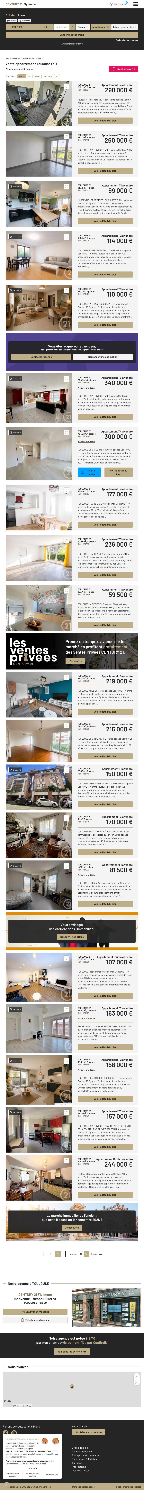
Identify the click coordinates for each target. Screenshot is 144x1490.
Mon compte (120, 4)
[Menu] (135, 4)
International (79, 1466)
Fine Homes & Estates (84, 1459)
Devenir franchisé (82, 1451)
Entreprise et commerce (86, 1455)
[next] (58, 1254)
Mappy (28, 1406)
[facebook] (5, 1433)
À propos (77, 1462)
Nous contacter (80, 1470)
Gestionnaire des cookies (128, 1486)
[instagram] (14, 1433)
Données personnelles (83, 1486)
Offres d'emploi (80, 1447)
